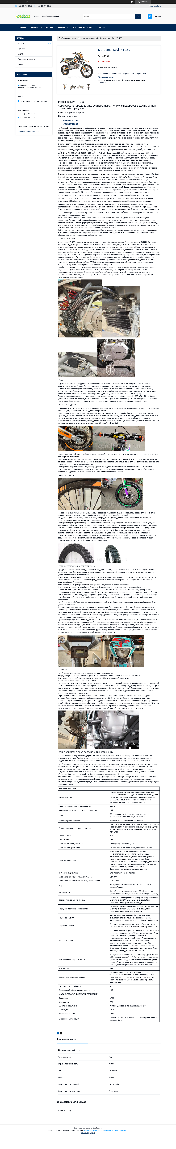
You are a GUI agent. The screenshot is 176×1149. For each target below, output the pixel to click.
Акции (20, 64)
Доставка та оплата (83, 27)
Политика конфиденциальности (116, 1130)
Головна (22, 27)
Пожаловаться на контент (93, 1130)
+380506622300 (70, 124)
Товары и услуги (69, 38)
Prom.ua (99, 1128)
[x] (61, 1034)
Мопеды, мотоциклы (86, 38)
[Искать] (138, 16)
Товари (34, 27)
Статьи (101, 27)
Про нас (49, 27)
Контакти (63, 27)
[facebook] (58, 1034)
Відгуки (21, 54)
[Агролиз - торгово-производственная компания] (23, 21)
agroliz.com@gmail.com (29, 131)
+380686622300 (70, 120)
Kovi (99, 38)
